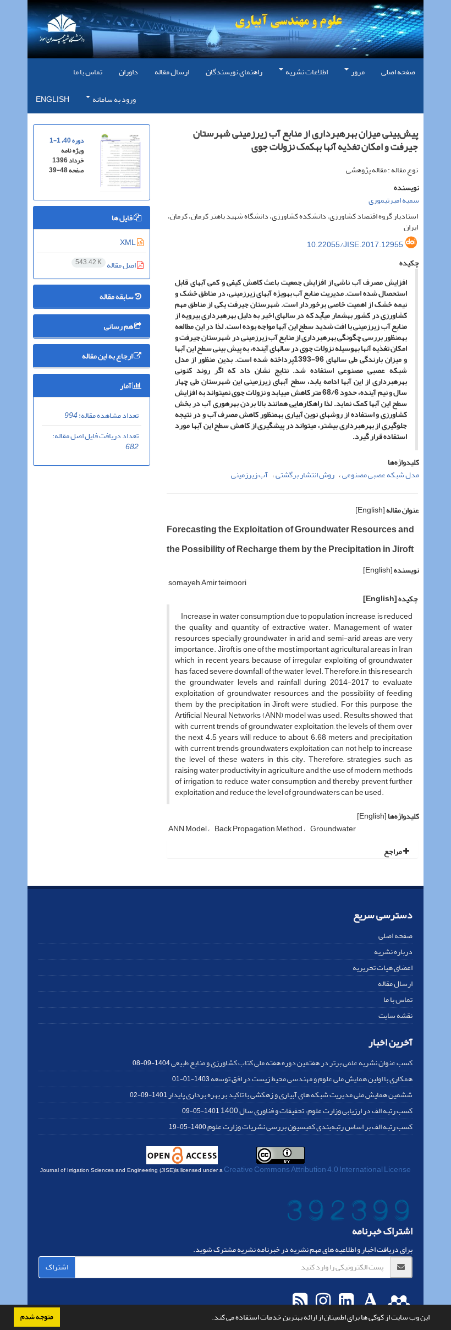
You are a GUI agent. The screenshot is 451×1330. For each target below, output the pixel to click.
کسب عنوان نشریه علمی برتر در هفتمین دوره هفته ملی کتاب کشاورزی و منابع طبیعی (292, 1062)
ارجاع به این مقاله (108, 355)
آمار (126, 385)
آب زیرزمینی (249, 474)
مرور (357, 71)
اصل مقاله (106, 265)
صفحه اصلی (398, 71)
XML (128, 242)
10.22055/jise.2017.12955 (355, 244)
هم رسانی (119, 326)
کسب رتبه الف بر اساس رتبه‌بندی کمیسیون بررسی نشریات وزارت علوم (310, 1126)
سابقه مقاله (117, 296)
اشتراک (57, 1267)
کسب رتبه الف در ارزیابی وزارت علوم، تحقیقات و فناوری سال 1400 (317, 1110)
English (52, 99)
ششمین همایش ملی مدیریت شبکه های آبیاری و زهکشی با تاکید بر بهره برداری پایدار (290, 1094)
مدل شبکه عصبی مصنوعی (380, 474)
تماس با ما (87, 71)
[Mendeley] (397, 1301)
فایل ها (123, 217)
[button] (209, 1318)
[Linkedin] (344, 1301)
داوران (128, 71)
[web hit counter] (348, 1213)
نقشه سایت (395, 1015)
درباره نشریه (393, 951)
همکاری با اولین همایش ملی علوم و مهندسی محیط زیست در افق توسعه (312, 1078)
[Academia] (369, 1301)
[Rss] (300, 1301)
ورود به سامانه (113, 99)
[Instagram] (321, 1301)
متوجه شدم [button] (36, 1316)
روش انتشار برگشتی (305, 474)
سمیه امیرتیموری (394, 200)
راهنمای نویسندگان (234, 71)
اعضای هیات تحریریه (383, 967)
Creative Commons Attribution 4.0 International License (317, 1169)
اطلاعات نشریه (306, 71)
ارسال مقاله (172, 71)
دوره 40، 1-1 (67, 140)
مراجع (393, 851)
